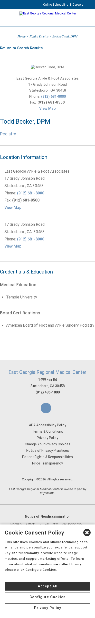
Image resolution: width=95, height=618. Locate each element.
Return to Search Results (21, 48)
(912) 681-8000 (53, 96)
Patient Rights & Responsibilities (47, 457)
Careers (78, 4)
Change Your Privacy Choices (47, 444)
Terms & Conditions (47, 431)
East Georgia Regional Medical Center (47, 372)
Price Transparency (47, 463)
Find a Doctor (38, 36)
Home (22, 36)
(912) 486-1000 (48, 392)
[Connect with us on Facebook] (46, 408)
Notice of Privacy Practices (47, 450)
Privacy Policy (47, 438)
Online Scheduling (55, 4)
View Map (47, 108)
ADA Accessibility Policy (47, 425)
